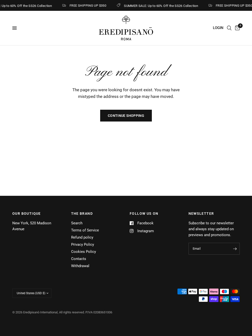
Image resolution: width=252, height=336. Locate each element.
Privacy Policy (82, 244)
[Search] (229, 28)
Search (76, 223)
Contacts (78, 259)
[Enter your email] (235, 249)
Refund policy (82, 237)
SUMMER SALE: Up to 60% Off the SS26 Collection (160, 5)
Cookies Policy (83, 251)
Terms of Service (85, 230)
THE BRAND (82, 213)
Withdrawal (80, 266)
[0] (236, 28)
